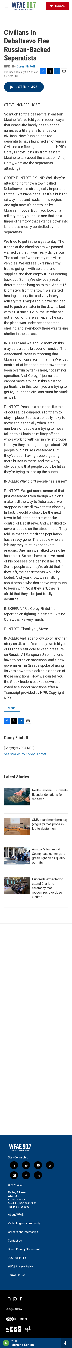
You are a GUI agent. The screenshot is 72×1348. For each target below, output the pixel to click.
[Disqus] (36, 978)
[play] (6, 1343)
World (12, 708)
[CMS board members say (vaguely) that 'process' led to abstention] (17, 826)
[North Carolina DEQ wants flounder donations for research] (17, 796)
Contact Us (15, 1240)
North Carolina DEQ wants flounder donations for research (50, 794)
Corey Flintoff (26, 66)
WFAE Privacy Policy (20, 1266)
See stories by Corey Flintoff (25, 754)
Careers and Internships (23, 1232)
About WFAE (16, 1214)
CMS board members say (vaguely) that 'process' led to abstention (50, 824)
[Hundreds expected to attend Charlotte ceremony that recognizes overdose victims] (17, 885)
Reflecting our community (24, 1223)
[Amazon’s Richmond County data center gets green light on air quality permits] (17, 855)
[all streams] (66, 1343)
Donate (59, 6)
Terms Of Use (16, 1275)
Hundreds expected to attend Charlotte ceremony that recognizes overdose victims (47, 888)
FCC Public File (17, 1257)
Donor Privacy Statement (24, 1249)
